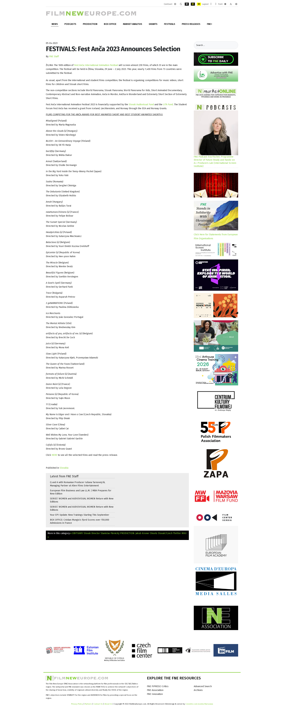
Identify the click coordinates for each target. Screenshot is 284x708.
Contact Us (98, 704)
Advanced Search (203, 686)
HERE (54, 455)
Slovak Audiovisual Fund (141, 104)
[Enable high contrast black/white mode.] (187, 4)
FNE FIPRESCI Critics (157, 686)
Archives (198, 690)
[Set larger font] (236, 4)
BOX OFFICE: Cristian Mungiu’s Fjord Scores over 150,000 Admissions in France (79, 521)
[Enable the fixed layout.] (211, 4)
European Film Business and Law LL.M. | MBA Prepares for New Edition (80, 492)
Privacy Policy (77, 704)
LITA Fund (168, 104)
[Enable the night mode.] (181, 4)
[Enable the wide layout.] (215, 4)
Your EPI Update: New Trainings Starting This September (79, 514)
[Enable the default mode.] (175, 4)
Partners (88, 704)
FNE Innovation (155, 694)
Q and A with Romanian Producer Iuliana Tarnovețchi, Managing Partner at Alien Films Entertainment (77, 484)
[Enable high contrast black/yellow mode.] (193, 4)
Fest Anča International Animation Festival (96, 65)
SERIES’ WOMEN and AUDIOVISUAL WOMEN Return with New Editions (81, 500)
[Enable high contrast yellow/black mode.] (199, 4)
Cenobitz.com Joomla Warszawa (199, 704)
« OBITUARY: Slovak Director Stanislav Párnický (94, 533)
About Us (108, 704)
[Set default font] (231, 4)
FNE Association (155, 690)
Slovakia (64, 467)
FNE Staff (54, 56)
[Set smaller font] (225, 4)
